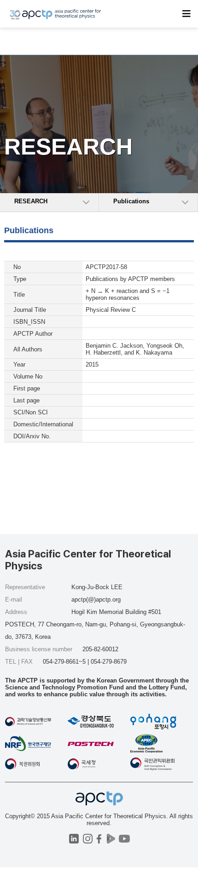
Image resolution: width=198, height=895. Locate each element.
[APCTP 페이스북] (99, 838)
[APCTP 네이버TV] (110, 838)
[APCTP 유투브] (124, 838)
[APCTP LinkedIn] (74, 838)
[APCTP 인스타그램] (87, 838)
